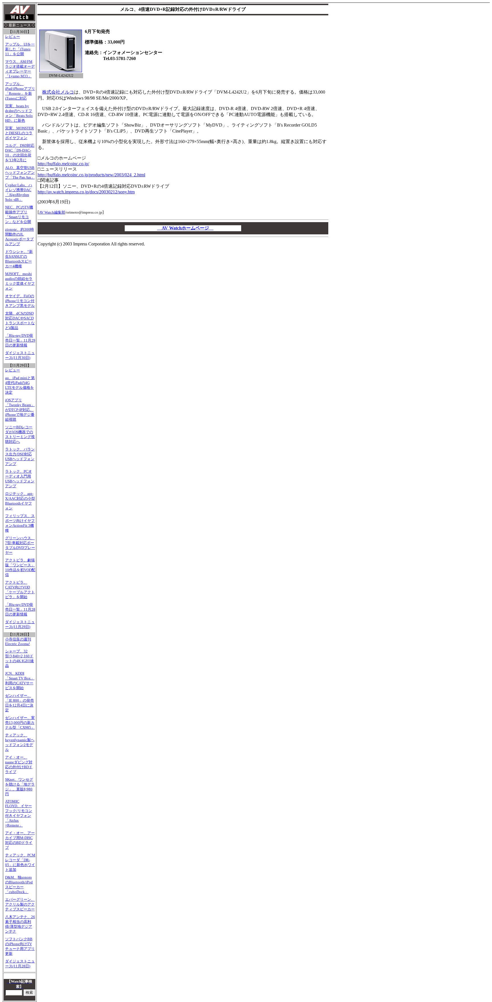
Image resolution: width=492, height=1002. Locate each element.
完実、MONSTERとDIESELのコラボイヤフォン (19, 133)
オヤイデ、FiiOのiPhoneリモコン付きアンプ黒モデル (20, 301)
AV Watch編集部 (52, 212)
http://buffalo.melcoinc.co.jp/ (63, 163)
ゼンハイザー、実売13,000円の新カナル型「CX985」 (20, 723)
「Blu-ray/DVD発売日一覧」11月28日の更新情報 (20, 609)
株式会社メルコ (58, 92)
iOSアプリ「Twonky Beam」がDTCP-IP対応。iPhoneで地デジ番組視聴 (20, 410)
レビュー (12, 37)
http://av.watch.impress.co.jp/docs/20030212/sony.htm (86, 191)
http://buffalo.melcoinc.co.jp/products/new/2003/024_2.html (91, 174)
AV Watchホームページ (185, 228)
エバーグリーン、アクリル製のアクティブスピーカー (20, 904)
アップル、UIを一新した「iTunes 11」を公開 (20, 49)
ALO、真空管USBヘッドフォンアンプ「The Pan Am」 (20, 172)
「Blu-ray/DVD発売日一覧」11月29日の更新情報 (20, 340)
